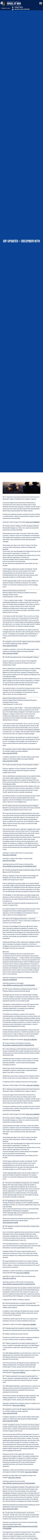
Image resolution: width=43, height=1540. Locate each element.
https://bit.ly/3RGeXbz (23, 1273)
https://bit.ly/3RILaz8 (31, 1472)
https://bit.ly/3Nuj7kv (14, 1477)
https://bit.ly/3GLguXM (9, 855)
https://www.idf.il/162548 (10, 1222)
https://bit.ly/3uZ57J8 (9, 1278)
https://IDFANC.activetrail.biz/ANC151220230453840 (19, 985)
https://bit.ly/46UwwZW (10, 979)
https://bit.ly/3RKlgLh (19, 1372)
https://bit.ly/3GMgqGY (33, 522)
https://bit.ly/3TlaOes (9, 860)
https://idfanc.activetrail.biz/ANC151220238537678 (18, 1045)
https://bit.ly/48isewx (32, 1085)
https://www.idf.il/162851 (10, 1509)
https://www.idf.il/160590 (10, 653)
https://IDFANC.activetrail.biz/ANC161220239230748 (19, 1284)
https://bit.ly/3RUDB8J (29, 1324)
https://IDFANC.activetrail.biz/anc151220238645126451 (20, 866)
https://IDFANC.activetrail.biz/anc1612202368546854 (19, 1483)
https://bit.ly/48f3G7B (30, 1039)
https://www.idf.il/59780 (10, 645)
